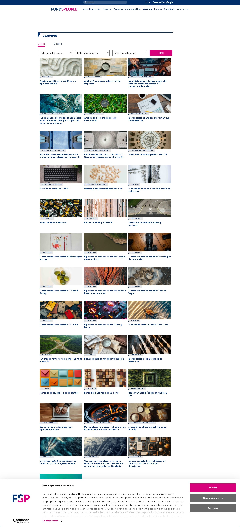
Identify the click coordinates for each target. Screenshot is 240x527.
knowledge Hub (132, 9)
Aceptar (212, 487)
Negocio (107, 9)
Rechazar (213, 508)
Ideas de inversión (92, 9)
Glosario (58, 43)
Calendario (169, 9)
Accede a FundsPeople (163, 2)
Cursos (41, 43)
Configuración (50, 520)
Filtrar (161, 53)
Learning (147, 9)
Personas (118, 9)
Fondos (158, 9)
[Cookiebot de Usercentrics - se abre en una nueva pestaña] (21, 521)
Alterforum (183, 9)
